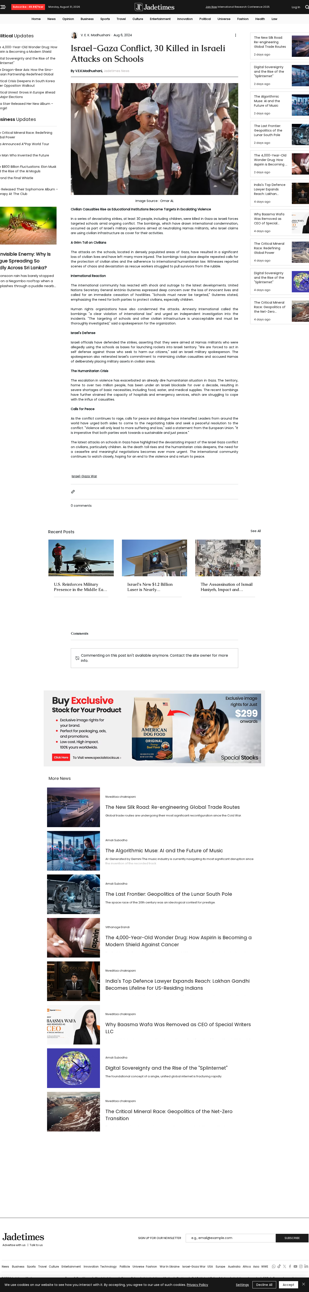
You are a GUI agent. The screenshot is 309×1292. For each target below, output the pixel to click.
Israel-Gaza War (84, 476)
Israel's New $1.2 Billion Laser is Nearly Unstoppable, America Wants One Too (150, 587)
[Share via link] (73, 492)
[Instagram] (301, 1266)
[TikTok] (279, 1266)
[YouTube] (295, 1266)
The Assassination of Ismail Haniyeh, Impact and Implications (227, 587)
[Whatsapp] (273, 1266)
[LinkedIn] (306, 1266)
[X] (284, 1266)
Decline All (264, 1284)
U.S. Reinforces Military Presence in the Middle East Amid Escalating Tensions (80, 587)
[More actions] (235, 35)
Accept (288, 1284)
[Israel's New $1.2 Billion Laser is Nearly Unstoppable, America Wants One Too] (154, 558)
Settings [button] (242, 1284)
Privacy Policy (197, 1284)
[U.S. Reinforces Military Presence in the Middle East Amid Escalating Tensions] (81, 558)
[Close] (303, 1284)
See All (256, 531)
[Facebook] (290, 1266)
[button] (3, 7)
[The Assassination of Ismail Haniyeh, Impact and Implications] (228, 558)
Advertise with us (14, 1245)
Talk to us (36, 1245)
